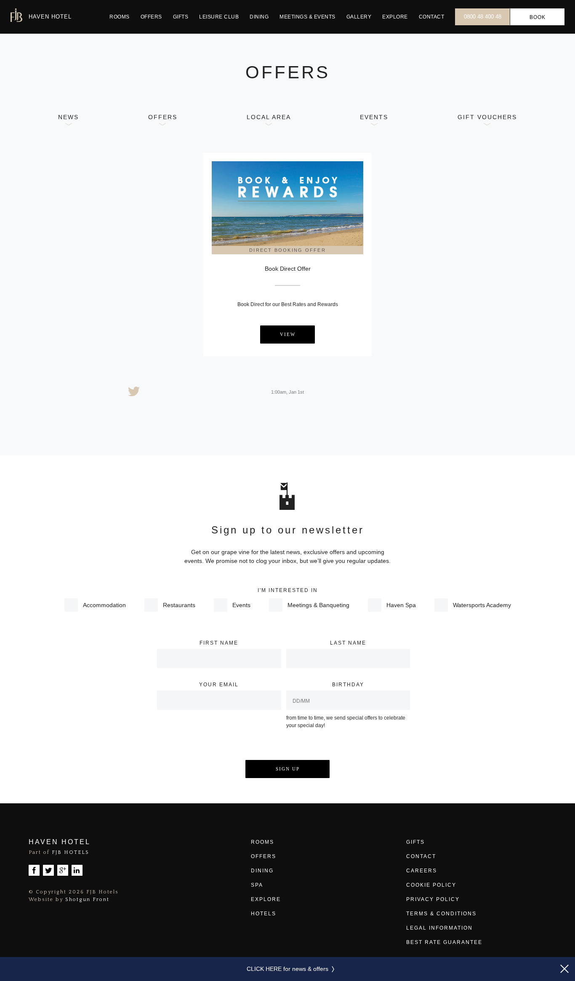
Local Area (269, 117)
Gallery (359, 17)
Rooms (119, 17)
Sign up (288, 768)
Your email (219, 685)
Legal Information (439, 928)
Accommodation (104, 605)
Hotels (263, 914)
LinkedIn (77, 870)
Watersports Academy (482, 605)
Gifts (181, 17)
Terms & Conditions (441, 914)
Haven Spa (401, 605)
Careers (421, 871)
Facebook (34, 870)
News (68, 117)
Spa (257, 885)
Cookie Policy (431, 885)
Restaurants (179, 605)
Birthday (348, 685)
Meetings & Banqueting (318, 605)
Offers (151, 17)
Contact (432, 17)
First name (219, 643)
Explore (395, 17)
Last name (348, 643)
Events (307, 17)
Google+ (62, 870)
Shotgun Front (87, 899)
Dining (259, 17)
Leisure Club (219, 17)
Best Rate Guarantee (444, 942)
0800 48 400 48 (482, 16)
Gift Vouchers (487, 117)
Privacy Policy (433, 899)
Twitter (48, 870)
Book (538, 17)
